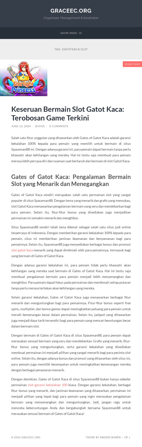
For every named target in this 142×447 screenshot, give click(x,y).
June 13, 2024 (21, 126)
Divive (40, 126)
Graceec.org (71, 10)
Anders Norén (110, 437)
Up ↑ (127, 437)
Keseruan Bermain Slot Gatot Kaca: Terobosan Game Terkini (67, 113)
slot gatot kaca (22, 250)
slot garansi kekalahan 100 (47, 385)
